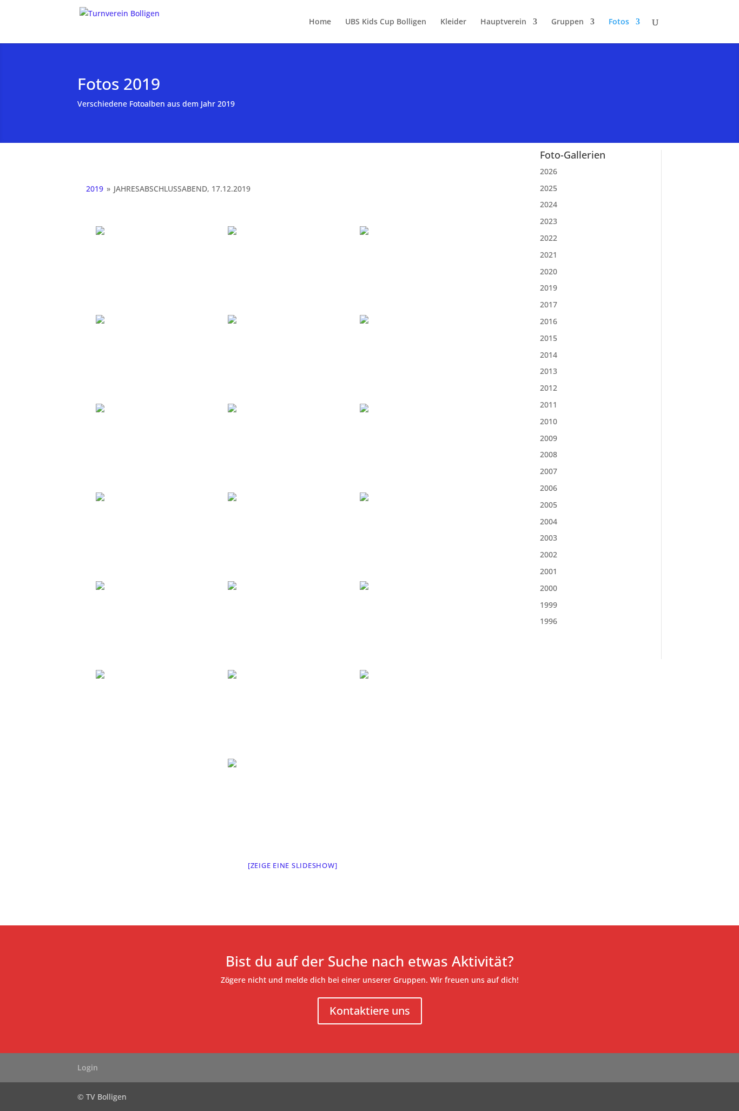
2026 (548, 171)
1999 (548, 605)
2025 (548, 188)
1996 (548, 621)
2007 (548, 471)
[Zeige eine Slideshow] (293, 865)
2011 (548, 404)
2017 (548, 304)
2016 (548, 321)
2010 (548, 421)
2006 (548, 488)
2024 (548, 204)
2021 (548, 254)
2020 (548, 271)
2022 (548, 238)
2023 (548, 221)
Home (320, 22)
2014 (548, 355)
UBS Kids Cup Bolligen (385, 22)
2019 (94, 188)
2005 (548, 504)
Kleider (453, 22)
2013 (548, 371)
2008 (548, 454)
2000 (548, 588)
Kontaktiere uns (369, 1010)
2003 (548, 538)
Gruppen (567, 22)
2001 (548, 571)
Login (87, 1067)
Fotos (619, 22)
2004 (548, 521)
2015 (548, 338)
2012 (548, 388)
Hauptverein (503, 22)
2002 (548, 554)
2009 (548, 438)
